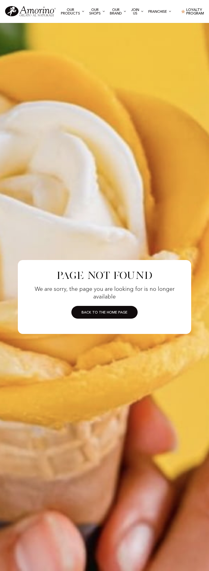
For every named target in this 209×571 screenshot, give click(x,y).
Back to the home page (104, 312)
